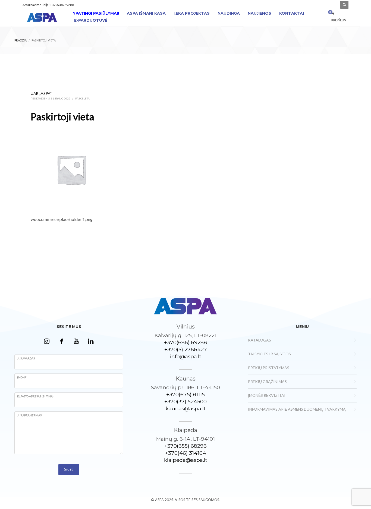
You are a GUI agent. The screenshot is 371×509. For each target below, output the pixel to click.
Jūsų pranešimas (29, 415)
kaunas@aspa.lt (186, 408)
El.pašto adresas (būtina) (35, 396)
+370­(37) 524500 (185, 401)
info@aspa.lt (185, 356)
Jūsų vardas (26, 358)
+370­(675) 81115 (185, 394)
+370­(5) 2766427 (185, 349)
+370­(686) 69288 (185, 342)
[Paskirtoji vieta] (71, 168)
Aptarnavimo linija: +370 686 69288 (48, 5)
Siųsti (69, 469)
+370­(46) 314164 (185, 453)
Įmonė (22, 377)
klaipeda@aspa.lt (185, 460)
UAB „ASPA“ (41, 93)
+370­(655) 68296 (185, 446)
